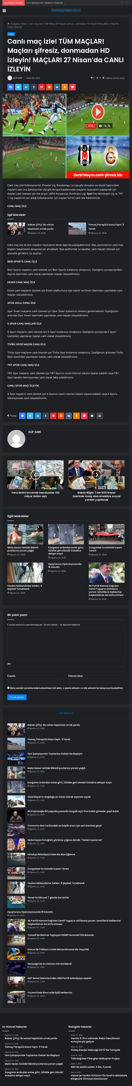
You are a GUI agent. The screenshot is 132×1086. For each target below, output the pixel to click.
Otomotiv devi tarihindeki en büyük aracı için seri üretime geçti (65, 825)
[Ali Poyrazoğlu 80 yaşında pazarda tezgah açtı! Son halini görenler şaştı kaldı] (16, 816)
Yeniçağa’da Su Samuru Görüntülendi (50, 963)
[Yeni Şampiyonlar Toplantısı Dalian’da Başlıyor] (16, 758)
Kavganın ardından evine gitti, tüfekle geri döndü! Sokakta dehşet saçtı (66, 550)
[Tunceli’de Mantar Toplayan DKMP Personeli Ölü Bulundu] (16, 939)
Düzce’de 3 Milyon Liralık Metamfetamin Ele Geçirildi (58, 949)
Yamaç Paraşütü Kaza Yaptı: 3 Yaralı (49, 739)
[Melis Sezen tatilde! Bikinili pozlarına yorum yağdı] (25, 534)
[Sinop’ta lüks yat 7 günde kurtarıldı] (16, 902)
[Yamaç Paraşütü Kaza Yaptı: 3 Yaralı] (77, 229)
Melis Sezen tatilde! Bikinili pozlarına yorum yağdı (22, 549)
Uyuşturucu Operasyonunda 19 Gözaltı (64, 565)
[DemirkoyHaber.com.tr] (66, 10)
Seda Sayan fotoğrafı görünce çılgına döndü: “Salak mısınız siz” (65, 840)
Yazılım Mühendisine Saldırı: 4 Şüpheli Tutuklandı (24, 587)
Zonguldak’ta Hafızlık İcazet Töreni (105, 549)
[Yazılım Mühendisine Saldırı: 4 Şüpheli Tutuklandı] (25, 573)
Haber (24, 23)
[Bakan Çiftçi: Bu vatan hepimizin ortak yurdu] (16, 229)
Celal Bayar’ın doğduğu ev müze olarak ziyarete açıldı (59, 797)
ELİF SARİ (17, 78)
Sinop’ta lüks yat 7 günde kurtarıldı (48, 897)
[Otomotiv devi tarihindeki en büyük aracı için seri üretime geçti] (16, 830)
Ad (9, 663)
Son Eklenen (66, 712)
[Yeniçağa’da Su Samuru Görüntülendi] (16, 968)
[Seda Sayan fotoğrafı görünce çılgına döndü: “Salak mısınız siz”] (16, 844)
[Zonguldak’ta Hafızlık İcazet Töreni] (107, 534)
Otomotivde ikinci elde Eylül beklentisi (50, 992)
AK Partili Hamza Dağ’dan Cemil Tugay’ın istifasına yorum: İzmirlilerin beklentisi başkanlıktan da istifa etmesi (106, 590)
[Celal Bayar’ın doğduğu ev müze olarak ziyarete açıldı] (16, 801)
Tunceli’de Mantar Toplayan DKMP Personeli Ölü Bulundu (61, 935)
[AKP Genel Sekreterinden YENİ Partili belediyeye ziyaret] (16, 983)
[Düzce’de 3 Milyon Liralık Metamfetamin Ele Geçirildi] (16, 954)
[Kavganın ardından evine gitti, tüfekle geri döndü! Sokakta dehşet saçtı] (66, 534)
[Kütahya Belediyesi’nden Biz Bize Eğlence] (16, 859)
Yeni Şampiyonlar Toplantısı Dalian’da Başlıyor (48, 2)
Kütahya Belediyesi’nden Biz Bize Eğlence (51, 854)
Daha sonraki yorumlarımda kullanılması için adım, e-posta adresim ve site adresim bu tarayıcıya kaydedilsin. (66, 688)
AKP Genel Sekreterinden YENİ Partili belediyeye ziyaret (60, 978)
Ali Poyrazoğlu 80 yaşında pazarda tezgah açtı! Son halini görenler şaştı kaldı (73, 811)
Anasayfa (14, 23)
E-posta (12, 676)
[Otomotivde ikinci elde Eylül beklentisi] (16, 997)
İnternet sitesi (75, 676)
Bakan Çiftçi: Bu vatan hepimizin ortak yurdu (54, 725)
